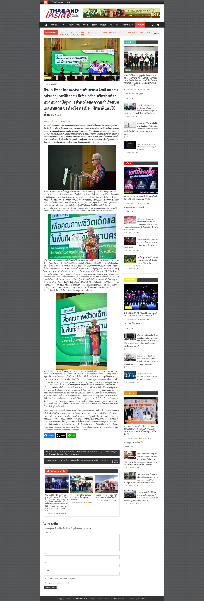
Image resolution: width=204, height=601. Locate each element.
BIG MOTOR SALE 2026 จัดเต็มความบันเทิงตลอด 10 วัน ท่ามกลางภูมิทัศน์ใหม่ (141, 195)
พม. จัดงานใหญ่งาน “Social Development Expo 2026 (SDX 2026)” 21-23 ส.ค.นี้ (86, 32)
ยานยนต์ (103, 25)
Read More (128, 96)
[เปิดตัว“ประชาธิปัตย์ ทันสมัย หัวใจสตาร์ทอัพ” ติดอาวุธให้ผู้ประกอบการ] (81, 482)
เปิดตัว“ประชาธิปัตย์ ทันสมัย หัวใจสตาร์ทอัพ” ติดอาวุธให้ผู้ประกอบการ (81, 495)
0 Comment (66, 119)
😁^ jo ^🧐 (61, 512)
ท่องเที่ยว (94, 25)
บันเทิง (85, 25)
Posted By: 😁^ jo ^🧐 (51, 119)
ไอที (63, 25)
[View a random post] (158, 25)
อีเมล (46, 560)
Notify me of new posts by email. (57, 581)
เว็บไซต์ (46, 569)
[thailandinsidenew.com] (46, 25)
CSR (117, 25)
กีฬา (110, 25)
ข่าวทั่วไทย (140, 25)
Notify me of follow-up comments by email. (61, 577)
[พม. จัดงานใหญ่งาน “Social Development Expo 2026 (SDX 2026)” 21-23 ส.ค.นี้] (141, 295)
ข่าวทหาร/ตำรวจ (127, 25)
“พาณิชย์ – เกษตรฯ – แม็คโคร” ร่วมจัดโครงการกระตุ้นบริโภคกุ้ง (106, 494)
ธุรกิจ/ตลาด (54, 25)
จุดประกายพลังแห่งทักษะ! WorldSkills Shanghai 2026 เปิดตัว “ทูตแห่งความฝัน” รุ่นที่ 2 (147, 374)
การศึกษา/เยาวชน (74, 25)
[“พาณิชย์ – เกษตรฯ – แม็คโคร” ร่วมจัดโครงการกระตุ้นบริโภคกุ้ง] (106, 482)
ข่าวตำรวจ (128, 419)
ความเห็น (47, 531)
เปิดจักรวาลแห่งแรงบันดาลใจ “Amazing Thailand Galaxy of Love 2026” (146, 145)
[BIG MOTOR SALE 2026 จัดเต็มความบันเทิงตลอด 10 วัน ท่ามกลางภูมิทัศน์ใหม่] (141, 178)
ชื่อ (45, 552)
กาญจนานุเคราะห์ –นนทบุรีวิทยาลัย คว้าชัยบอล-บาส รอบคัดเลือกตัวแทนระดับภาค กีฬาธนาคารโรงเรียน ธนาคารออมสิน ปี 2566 (82, 459)
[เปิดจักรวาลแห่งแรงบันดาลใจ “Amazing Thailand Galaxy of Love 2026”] (130, 143)
